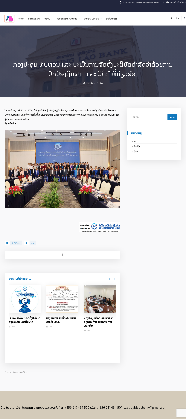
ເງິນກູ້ (136, 151)
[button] (5, 5)
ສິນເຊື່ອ (137, 146)
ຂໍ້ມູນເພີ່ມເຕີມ (10, 123)
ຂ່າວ (32, 243)
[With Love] (9, 19)
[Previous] (110, 279)
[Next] (114, 279)
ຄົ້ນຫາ (172, 117)
